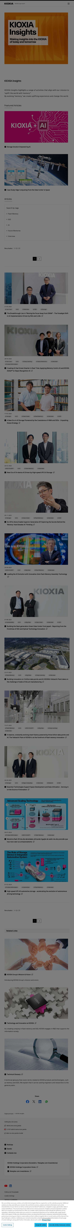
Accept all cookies (41, 1225)
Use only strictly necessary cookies (59, 1225)
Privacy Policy (46, 1220)
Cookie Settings (7, 1225)
